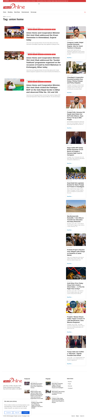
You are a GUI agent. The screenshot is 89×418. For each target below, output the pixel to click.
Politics (53, 29)
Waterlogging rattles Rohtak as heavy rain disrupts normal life (58, 393)
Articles (29, 29)
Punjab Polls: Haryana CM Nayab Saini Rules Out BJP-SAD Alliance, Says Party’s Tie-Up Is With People (76, 115)
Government (40, 29)
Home (4, 16)
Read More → (70, 57)
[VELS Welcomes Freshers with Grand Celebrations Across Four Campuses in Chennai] (27, 383)
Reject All (17, 412)
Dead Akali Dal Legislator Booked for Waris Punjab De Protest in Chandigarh (75, 184)
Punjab (69, 383)
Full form (35, 29)
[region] (17, 407)
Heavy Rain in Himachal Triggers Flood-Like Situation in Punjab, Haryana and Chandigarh (57, 385)
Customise (8, 412)
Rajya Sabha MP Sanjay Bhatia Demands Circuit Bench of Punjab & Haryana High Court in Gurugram (75, 151)
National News (48, 29)
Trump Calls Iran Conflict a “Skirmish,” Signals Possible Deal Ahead (75, 353)
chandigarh (70, 388)
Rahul (39, 28)
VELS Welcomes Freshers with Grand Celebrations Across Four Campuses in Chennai (36, 385)
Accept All (25, 412)
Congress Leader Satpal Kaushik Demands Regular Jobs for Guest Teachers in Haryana (58, 400)
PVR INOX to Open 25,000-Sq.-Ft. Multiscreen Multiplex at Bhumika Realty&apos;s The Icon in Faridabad (37, 405)
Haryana (70, 381)
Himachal (70, 386)
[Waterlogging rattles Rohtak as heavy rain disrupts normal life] (48, 391)
